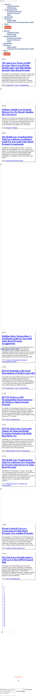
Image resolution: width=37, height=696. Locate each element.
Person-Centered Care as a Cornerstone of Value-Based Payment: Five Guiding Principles (17, 530)
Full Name (3, 689)
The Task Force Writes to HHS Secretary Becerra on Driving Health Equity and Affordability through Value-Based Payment (16, 66)
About (18, 650)
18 (4, 608)
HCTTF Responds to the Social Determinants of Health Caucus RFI (18, 372)
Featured (8, 127)
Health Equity (10, 85)
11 (4, 596)
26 (4, 620)
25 (4, 619)
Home (18, 649)
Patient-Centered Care (12, 483)
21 (4, 612)
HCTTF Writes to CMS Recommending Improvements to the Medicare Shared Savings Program (17, 401)
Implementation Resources (19, 360)
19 (4, 609)
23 (4, 616)
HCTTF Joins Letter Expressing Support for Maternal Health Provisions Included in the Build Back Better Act (17, 432)
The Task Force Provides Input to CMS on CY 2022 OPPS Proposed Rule (17, 559)
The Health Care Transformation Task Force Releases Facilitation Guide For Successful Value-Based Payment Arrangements (17, 140)
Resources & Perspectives (18, 652)
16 (4, 604)
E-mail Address (27, 689)
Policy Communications (22, 85)
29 (4, 625)
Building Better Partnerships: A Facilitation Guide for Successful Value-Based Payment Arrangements (17, 340)
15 (4, 603)
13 (4, 599)
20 (4, 611)
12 (4, 598)
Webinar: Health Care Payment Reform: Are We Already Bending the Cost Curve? (17, 112)
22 (4, 614)
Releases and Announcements (14, 160)
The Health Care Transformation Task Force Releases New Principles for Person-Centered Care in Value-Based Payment (18, 463)
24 (4, 617)
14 (4, 601)
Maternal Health (10, 450)
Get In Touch (18, 677)
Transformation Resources (9, 361)
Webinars (15, 127)
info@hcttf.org (18, 665)
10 (4, 595)
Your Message (21, 691)
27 (4, 622)
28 (4, 624)
